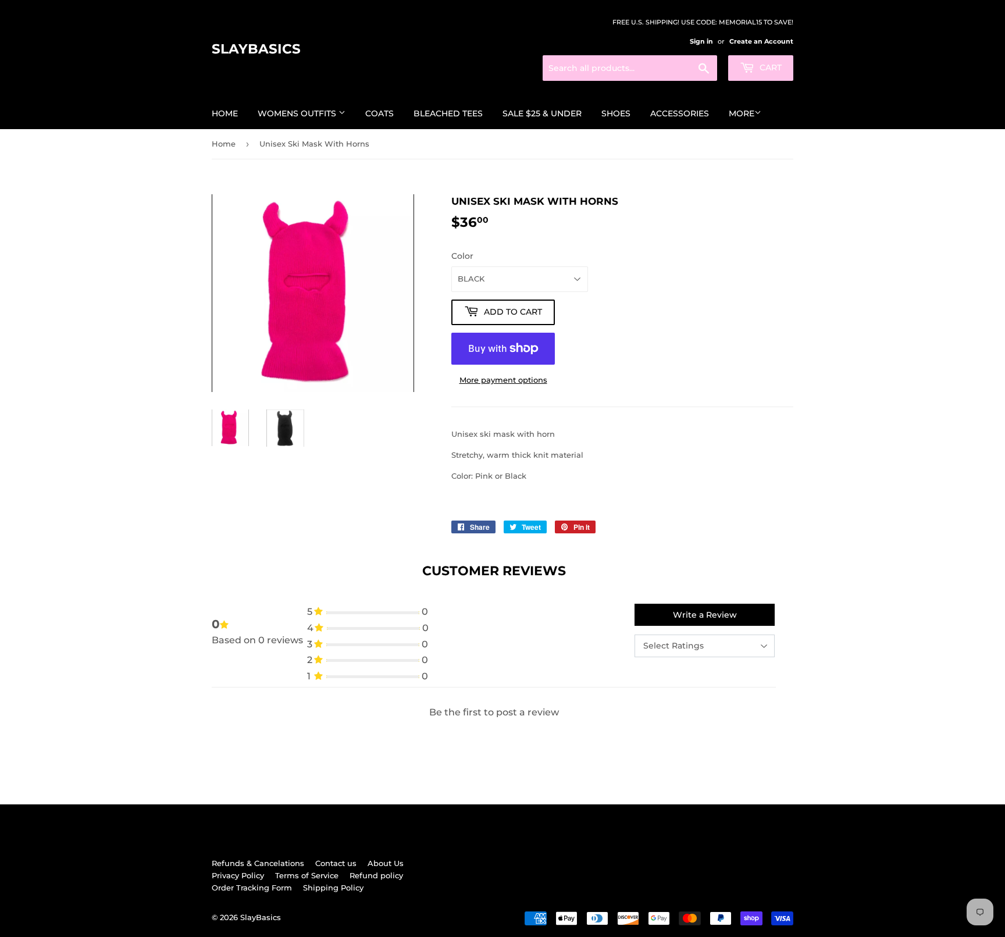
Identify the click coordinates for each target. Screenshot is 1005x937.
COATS (379, 113)
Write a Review (705, 615)
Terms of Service (306, 875)
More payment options (503, 379)
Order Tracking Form (252, 887)
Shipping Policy (333, 887)
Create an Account (761, 41)
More (741, 113)
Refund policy (376, 875)
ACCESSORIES (679, 113)
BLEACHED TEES (448, 113)
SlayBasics (256, 49)
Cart (769, 67)
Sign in (701, 41)
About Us (386, 863)
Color (462, 256)
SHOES (615, 113)
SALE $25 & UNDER (542, 113)
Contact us (336, 863)
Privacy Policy (238, 875)
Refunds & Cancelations (258, 863)
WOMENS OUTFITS (298, 113)
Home (225, 113)
